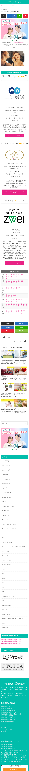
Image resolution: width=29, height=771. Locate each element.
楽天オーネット (6, 614)
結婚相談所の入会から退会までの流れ (11, 714)
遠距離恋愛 (5, 628)
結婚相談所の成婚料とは (8, 719)
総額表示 (21, 42)
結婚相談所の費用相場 (7, 721)
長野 (19, 287)
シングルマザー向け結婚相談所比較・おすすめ (14, 750)
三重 (14, 295)
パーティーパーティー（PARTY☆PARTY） (14, 546)
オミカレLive (5, 510)
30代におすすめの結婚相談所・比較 (11, 641)
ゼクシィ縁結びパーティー (9, 528)
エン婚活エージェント (8, 497)
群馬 (22, 281)
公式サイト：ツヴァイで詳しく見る (14, 263)
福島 (22, 274)
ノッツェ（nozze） (7, 542)
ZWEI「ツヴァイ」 (7, 483)
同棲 (3, 573)
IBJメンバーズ (6, 470)
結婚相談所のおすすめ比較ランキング (12, 618)
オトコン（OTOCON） (8, 506)
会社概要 (3, 731)
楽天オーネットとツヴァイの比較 (11, 761)
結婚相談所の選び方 (6, 708)
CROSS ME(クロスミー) (8, 461)
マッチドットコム (7, 560)
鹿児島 (21, 312)
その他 (3, 533)
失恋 (3, 582)
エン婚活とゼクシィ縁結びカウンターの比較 (13, 756)
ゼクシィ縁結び (6, 519)
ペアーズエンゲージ (7, 551)
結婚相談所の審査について (8, 712)
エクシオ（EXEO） (7, 492)
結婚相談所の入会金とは (8, 717)
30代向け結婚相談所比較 (8, 746)
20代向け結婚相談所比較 (8, 744)
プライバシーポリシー (7, 729)
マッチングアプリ (7, 564)
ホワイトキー (5, 555)
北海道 (6, 276)
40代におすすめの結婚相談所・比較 (11, 643)
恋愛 (3, 591)
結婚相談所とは (5, 706)
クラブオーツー (6, 515)
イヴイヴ (4, 488)
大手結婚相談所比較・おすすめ (9, 752)
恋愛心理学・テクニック (8, 596)
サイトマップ (5, 727)
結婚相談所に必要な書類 (8, 710)
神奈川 (9, 282)
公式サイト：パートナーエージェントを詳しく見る (14, 192)
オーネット (5, 501)
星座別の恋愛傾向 (7, 605)
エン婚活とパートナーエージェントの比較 (13, 757)
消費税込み (16, 42)
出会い (3, 569)
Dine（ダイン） (6, 465)
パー (2, 759)
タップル (4, 537)
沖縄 (24, 310)
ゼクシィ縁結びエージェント (10, 524)
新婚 (3, 600)
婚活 (3, 587)
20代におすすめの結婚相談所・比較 (11, 640)
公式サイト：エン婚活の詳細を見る (14, 135)
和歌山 (20, 299)
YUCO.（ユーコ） (7, 479)
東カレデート (5, 609)
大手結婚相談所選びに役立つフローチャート (13, 754)
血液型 (3, 623)
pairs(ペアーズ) (6, 474)
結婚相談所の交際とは (7, 716)
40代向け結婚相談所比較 (8, 748)
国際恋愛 (4, 578)
